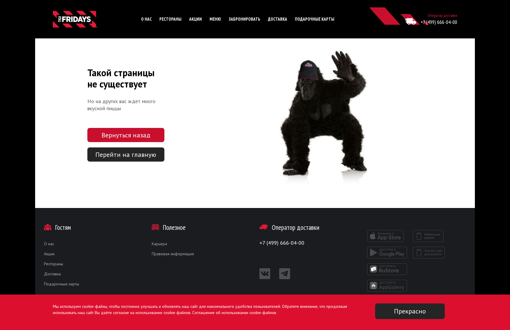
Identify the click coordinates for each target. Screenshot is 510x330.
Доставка (277, 19)
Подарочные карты (314, 19)
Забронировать (244, 19)
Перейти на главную (125, 154)
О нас (146, 19)
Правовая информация (173, 253)
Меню (215, 19)
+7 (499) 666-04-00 (439, 22)
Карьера (159, 243)
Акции (195, 19)
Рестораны (170, 19)
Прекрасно (410, 311)
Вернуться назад (126, 135)
